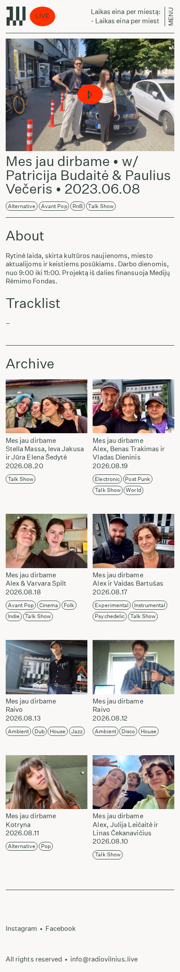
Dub (40, 731)
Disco (128, 731)
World (133, 490)
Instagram (22, 928)
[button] (90, 95)
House (58, 731)
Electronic (107, 479)
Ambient (18, 731)
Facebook (60, 928)
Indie (14, 616)
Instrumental (150, 605)
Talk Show (101, 206)
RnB (78, 206)
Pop (46, 846)
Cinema (49, 605)
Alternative (22, 206)
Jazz (77, 731)
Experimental (111, 605)
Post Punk (137, 479)
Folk (69, 605)
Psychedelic (110, 616)
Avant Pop (54, 206)
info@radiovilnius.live (104, 959)
